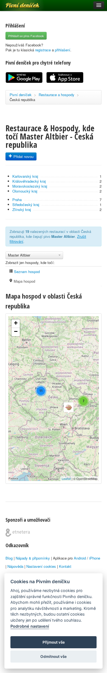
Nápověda (15, 566)
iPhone (94, 558)
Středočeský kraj (25, 204)
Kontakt (65, 566)
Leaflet (66, 478)
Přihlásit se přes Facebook (26, 36)
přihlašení (62, 49)
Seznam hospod (26, 271)
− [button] (16, 331)
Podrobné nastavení (29, 626)
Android (80, 558)
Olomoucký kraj (24, 191)
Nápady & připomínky (33, 558)
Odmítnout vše (53, 656)
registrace (43, 49)
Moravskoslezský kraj (29, 186)
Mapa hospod (24, 281)
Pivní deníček (16, 3)
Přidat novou (22, 156)
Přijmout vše (54, 642)
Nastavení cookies (41, 566)
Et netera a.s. (17, 533)
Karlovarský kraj (25, 176)
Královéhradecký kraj (29, 181)
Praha (17, 199)
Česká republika (22, 99)
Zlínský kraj (21, 209)
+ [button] (16, 322)
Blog (9, 558)
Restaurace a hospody (56, 94)
